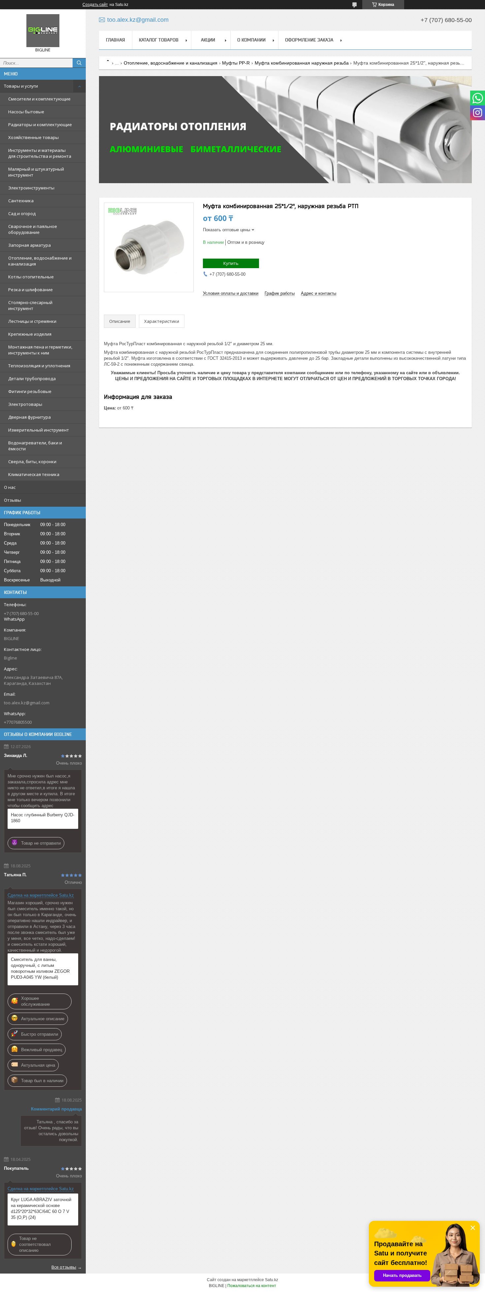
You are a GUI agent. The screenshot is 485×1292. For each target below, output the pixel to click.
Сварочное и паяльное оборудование (32, 229)
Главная (115, 39)
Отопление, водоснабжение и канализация (40, 261)
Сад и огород (22, 213)
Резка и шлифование (30, 290)
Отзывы (12, 500)
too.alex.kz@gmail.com (26, 703)
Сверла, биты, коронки (32, 461)
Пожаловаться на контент (251, 1285)
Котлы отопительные (31, 277)
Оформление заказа (309, 39)
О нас (10, 487)
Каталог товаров (158, 39)
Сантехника (21, 201)
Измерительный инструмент (38, 430)
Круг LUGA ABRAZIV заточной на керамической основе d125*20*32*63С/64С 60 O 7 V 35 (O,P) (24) (41, 1208)
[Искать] (79, 63)
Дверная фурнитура (29, 417)
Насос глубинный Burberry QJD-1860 (42, 817)
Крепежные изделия (29, 334)
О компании (251, 39)
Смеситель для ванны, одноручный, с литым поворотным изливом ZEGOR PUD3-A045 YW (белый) (40, 968)
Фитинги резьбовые (29, 391)
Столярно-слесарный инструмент (30, 305)
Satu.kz (271, 1280)
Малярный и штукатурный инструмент (36, 172)
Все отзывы (63, 1267)
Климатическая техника (33, 474)
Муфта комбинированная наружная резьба (302, 63)
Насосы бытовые (26, 112)
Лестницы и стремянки (32, 321)
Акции (208, 39)
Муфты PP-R (236, 63)
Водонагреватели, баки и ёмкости (35, 446)
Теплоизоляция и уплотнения (39, 366)
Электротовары (25, 404)
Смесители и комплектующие (39, 99)
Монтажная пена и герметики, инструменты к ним (40, 350)
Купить (231, 263)
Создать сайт (95, 4)
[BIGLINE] (43, 30)
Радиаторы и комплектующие (40, 124)
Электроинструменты (31, 188)
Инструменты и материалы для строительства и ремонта (39, 153)
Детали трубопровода (32, 378)
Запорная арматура (29, 245)
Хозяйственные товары (33, 137)
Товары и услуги (21, 86)
